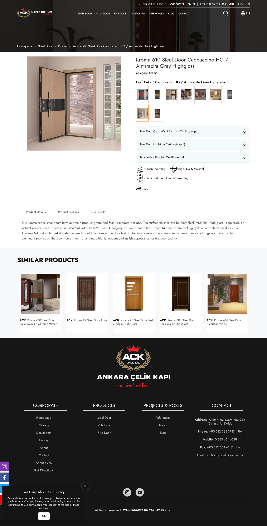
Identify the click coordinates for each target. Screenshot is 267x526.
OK (44, 516)
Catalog (44, 425)
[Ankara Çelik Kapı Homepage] (34, 13)
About (44, 448)
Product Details (36, 212)
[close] (85, 486)
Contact (184, 13)
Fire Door (120, 13)
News (163, 425)
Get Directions (43, 470)
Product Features (68, 212)
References (156, 13)
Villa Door (103, 13)
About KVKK (44, 463)
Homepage (24, 46)
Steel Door (85, 13)
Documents (98, 212)
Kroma (62, 46)
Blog (171, 13)
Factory (44, 440)
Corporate (138, 13)
